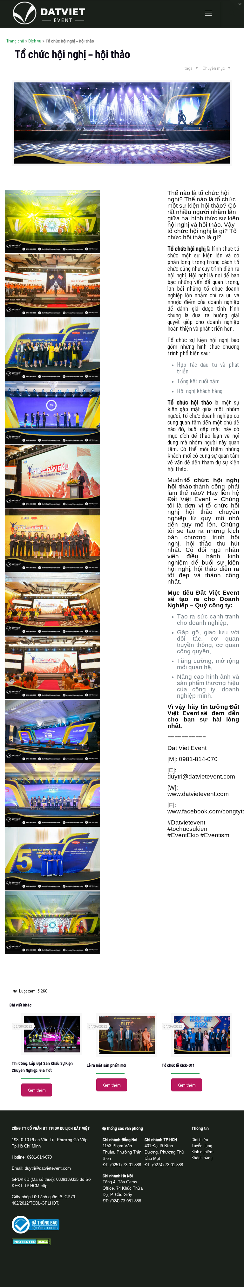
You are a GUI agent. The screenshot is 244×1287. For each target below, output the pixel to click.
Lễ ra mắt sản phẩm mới (106, 1065)
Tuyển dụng (202, 1145)
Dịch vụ (34, 40)
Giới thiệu (200, 1139)
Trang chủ (15, 40)
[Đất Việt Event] (49, 12)
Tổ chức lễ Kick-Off (178, 1065)
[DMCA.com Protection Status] (31, 1243)
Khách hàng (202, 1157)
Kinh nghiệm (203, 1151)
